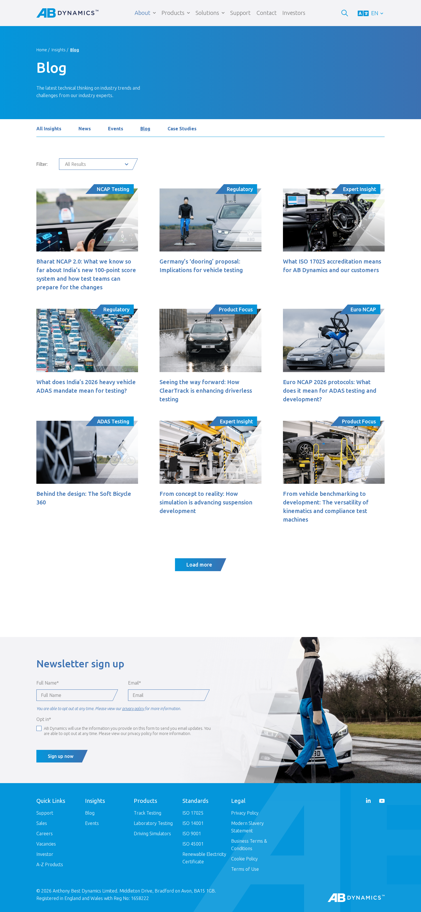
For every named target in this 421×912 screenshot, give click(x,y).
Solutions (207, 12)
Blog (145, 128)
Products (173, 12)
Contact (266, 12)
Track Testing (147, 812)
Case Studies (182, 128)
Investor (44, 854)
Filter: (42, 164)
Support (240, 12)
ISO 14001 (193, 823)
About (142, 12)
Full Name (47, 682)
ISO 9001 (191, 833)
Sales (41, 823)
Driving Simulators (152, 833)
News (84, 128)
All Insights (48, 128)
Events (115, 128)
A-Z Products (49, 864)
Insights (59, 50)
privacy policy (133, 708)
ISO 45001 (193, 843)
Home (41, 50)
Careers (44, 833)
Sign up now (60, 756)
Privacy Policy (245, 812)
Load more (199, 564)
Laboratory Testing (153, 823)
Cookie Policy (244, 858)
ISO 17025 (193, 812)
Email (134, 682)
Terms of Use (245, 869)
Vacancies (46, 843)
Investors (293, 12)
